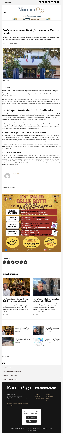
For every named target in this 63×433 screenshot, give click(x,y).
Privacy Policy (26, 403)
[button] (4, 262)
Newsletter (15, 403)
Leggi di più (5, 314)
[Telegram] (43, 2)
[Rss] (49, 2)
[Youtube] (52, 2)
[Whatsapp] (58, 2)
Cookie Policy (10, 405)
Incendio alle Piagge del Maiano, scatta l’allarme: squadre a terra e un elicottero (22, 339)
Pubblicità (20, 403)
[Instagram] (46, 2)
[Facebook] (40, 2)
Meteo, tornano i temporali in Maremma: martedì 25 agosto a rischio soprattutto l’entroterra (52, 339)
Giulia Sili (16, 174)
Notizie (11, 25)
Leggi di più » (17, 331)
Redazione (9, 403)
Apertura (5, 25)
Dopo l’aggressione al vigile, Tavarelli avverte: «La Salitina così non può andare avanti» (16, 300)
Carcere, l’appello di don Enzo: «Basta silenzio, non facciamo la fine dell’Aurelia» (46, 300)
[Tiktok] (55, 2)
